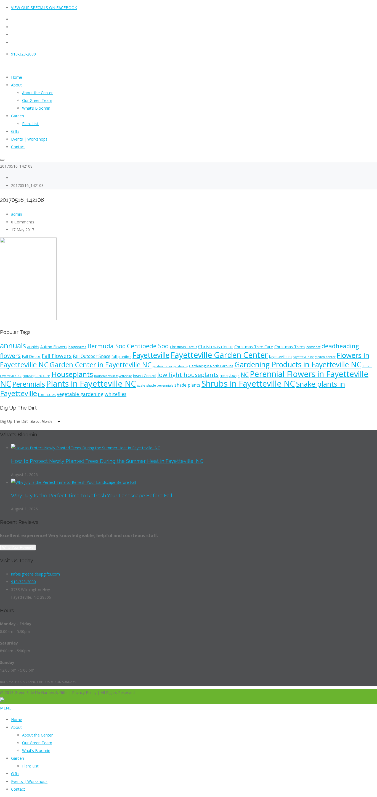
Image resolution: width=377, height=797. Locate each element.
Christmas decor (215, 347)
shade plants (187, 385)
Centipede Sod (148, 346)
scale (141, 385)
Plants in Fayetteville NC (91, 383)
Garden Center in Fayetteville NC (100, 364)
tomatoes (47, 394)
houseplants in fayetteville (113, 376)
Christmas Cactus (183, 347)
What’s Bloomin (36, 750)
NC (245, 375)
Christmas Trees (289, 346)
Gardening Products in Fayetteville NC (297, 365)
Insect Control (144, 375)
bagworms (77, 346)
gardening (181, 366)
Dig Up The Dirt (14, 421)
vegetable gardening (80, 394)
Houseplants (72, 374)
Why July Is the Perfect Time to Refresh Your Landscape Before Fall (91, 495)
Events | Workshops (29, 781)
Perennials (28, 384)
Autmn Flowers (53, 346)
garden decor (162, 366)
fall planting (121, 356)
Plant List (30, 766)
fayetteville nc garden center (314, 357)
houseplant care (36, 375)
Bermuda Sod (106, 346)
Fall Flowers (57, 356)
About (16, 727)
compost (313, 347)
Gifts (15, 773)
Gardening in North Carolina (211, 366)
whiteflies (115, 394)
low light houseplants (188, 375)
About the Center (37, 735)
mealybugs (230, 375)
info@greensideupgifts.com (35, 574)
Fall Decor (31, 356)
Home (16, 719)
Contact (18, 789)
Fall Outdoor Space (91, 356)
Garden (17, 758)
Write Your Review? (17, 547)
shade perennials (159, 385)
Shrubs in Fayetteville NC (248, 383)
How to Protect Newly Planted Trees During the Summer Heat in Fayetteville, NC (107, 461)
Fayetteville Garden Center (219, 355)
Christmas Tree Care (253, 346)
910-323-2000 (23, 54)
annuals (13, 345)
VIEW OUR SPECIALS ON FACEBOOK (44, 7)
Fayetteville (150, 355)
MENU (6, 708)
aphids (33, 346)
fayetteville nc (280, 356)
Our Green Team (37, 742)
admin (16, 214)
